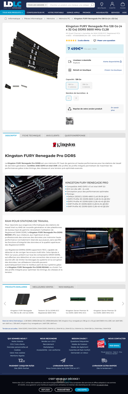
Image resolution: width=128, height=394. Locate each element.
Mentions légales (17, 356)
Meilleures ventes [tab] (43, 287)
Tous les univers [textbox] (36, 5)
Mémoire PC (64, 18)
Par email (115, 346)
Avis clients (20, 344)
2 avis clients (83, 40)
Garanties (73, 350)
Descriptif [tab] (11, 135)
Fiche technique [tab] (31, 135)
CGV (12, 344)
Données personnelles (16, 347)
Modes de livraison (79, 344)
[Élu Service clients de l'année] (101, 347)
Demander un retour (79, 353)
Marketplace (48, 347)
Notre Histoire (17, 341)
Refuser (45, 390)
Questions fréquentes (79, 341)
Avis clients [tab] (52, 135)
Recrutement (48, 344)
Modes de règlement (79, 347)
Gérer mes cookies (17, 353)
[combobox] (37, 4)
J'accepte (82, 390)
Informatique (14, 18)
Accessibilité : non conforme (48, 350)
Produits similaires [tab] (16, 287)
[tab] (75, 135)
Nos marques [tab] (66, 287)
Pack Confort (85, 350)
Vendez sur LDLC (48, 341)
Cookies (17, 350)
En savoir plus (115, 109)
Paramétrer (63, 390)
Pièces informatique (33, 18)
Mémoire (51, 18)
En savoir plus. (102, 385)
